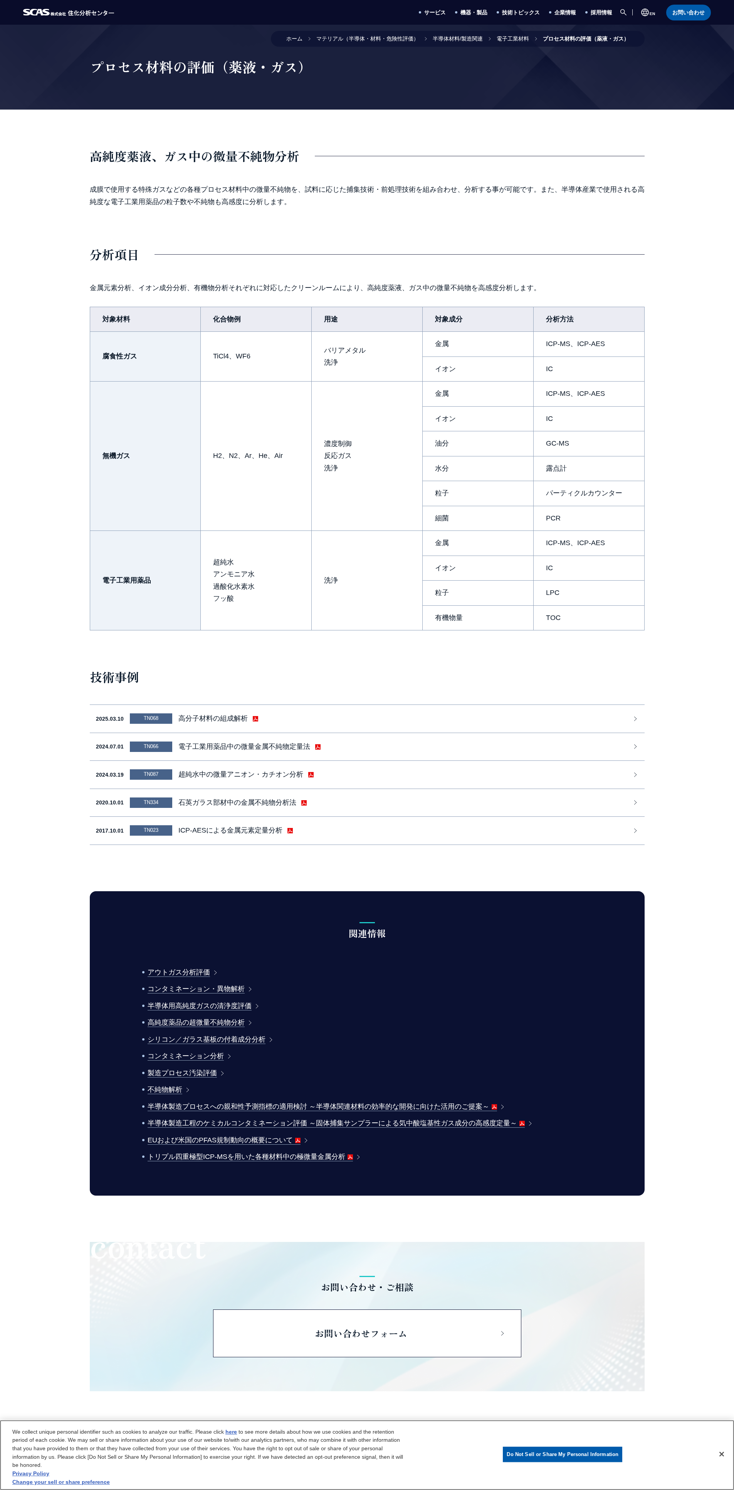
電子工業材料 (513, 38)
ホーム (294, 38)
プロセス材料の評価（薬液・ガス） (586, 38)
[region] (367, 1455)
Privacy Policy (30, 1473)
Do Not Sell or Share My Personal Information (562, 1454)
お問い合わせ (688, 12)
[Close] (721, 1454)
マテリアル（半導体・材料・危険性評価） (367, 38)
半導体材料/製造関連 (458, 38)
